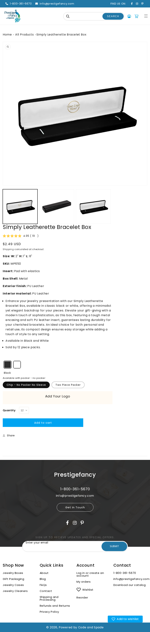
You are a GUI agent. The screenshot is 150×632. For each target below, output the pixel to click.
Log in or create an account (90, 574)
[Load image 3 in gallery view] (56, 206)
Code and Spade (91, 627)
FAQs (43, 585)
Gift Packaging (13, 579)
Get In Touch (75, 507)
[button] (146, 16)
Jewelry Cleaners (15, 591)
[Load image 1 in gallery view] (20, 206)
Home (7, 34)
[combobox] (93, 16)
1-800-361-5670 (124, 573)
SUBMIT (114, 546)
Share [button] (11, 435)
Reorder (82, 597)
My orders (83, 582)
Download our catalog (129, 585)
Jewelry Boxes (13, 573)
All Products (24, 34)
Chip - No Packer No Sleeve (26, 385)
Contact (46, 591)
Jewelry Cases (13, 585)
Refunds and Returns (55, 606)
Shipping (8, 249)
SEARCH (113, 16)
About (44, 573)
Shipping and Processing (49, 598)
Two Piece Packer (68, 385)
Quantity (9, 410)
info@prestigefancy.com (130, 579)
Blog (43, 579)
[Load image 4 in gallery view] (93, 206)
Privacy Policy (49, 612)
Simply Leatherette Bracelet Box (61, 34)
